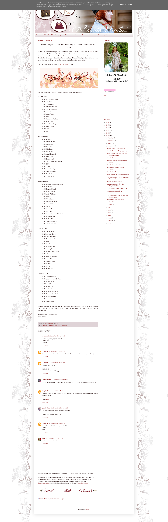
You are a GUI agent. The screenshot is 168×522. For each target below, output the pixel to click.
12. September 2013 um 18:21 (57, 362)
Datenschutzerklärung (104, 35)
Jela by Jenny (46, 408)
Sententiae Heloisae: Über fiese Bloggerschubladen (115, 185)
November (111, 141)
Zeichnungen (58, 35)
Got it (130, 5)
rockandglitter (46, 379)
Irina (47, 399)
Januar (110, 223)
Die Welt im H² (48, 35)
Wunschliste (68, 35)
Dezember (111, 138)
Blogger (87, 509)
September (111, 146)
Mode (56, 325)
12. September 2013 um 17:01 (57, 351)
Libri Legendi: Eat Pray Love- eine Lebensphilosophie (117, 154)
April (109, 215)
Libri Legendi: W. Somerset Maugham (118, 174)
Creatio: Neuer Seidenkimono (115, 165)
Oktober (110, 143)
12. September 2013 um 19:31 (60, 379)
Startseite (38, 35)
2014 (107, 133)
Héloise (52, 325)
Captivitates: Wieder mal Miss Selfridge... (115, 200)
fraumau (45, 336)
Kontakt (84, 35)
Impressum (92, 35)
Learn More (122, 5)
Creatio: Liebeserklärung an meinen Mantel (117, 161)
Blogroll (77, 35)
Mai (109, 212)
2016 (107, 128)
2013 (107, 136)
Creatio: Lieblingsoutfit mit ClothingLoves (114, 192)
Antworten (45, 345)
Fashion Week (46, 325)
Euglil (44, 391)
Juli (109, 207)
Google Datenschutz (82, 483)
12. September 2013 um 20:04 (55, 391)
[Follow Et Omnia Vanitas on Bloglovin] (110, 91)
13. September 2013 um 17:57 (57, 423)
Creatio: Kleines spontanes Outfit (116, 148)
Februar (110, 220)
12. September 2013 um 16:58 (56, 336)
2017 (107, 125)
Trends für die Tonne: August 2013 (117, 188)
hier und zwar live (65, 64)
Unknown (45, 351)
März (109, 218)
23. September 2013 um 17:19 (54, 438)
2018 (107, 122)
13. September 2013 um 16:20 (59, 408)
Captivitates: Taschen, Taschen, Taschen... (115, 168)
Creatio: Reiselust (112, 158)
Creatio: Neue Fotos (112, 172)
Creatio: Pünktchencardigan (114, 181)
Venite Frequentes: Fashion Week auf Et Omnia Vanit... (118, 178)
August (110, 205)
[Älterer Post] (87, 492)
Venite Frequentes (62, 325)
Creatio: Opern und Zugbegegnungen (117, 151)
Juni (109, 210)
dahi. (44, 438)
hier (91, 52)
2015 (107, 130)
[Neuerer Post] (48, 492)
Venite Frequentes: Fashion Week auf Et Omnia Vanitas (118, 196)
